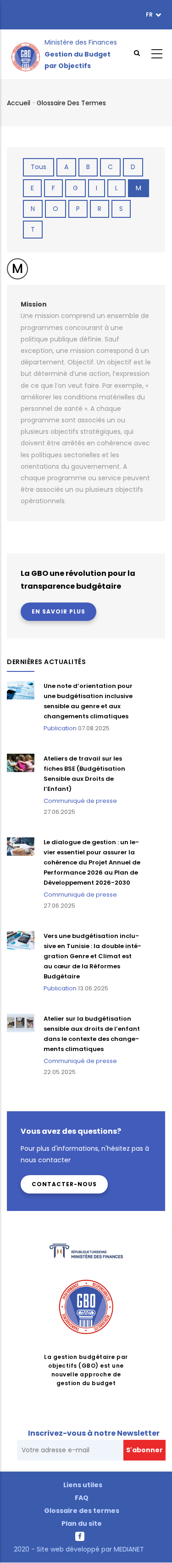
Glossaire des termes (71, 103)
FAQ (82, 1497)
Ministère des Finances (80, 42)
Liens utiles (82, 1484)
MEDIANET (128, 1549)
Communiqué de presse (80, 800)
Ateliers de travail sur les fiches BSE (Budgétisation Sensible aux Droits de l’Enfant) (84, 773)
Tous (38, 166)
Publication (60, 728)
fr (150, 14)
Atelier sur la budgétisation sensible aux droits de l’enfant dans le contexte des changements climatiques (92, 1033)
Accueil (18, 103)
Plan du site (81, 1523)
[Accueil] (25, 54)
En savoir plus (58, 611)
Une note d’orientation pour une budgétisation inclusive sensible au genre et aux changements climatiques (88, 701)
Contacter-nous (64, 1184)
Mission (34, 304)
